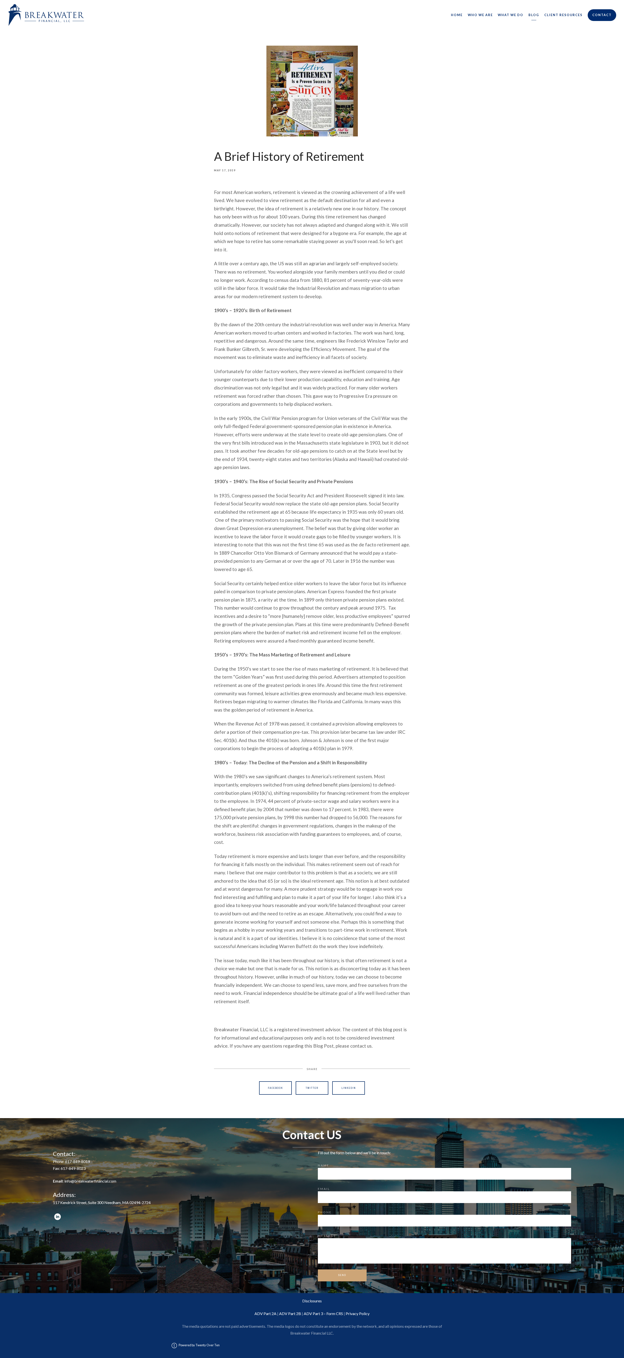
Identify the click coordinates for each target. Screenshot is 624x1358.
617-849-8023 (73, 1168)
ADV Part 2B (290, 1313)
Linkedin (348, 1088)
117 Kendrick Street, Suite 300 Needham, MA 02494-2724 (102, 1202)
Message (327, 1235)
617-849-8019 (77, 1161)
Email (324, 1189)
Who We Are (480, 15)
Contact (602, 15)
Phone (325, 1212)
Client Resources (563, 15)
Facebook (275, 1088)
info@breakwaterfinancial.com (90, 1181)
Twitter (312, 1088)
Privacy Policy (358, 1313)
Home (457, 15)
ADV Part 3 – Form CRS (323, 1313)
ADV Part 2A (265, 1313)
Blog (533, 15)
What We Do (510, 15)
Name (323, 1165)
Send (342, 1275)
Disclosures (312, 1300)
